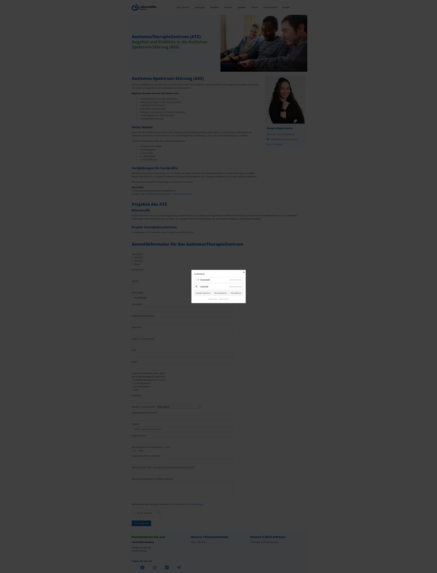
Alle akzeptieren (220, 293)
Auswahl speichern (203, 293)
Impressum (212, 299)
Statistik (204, 286)
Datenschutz (224, 299)
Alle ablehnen (236, 293)
